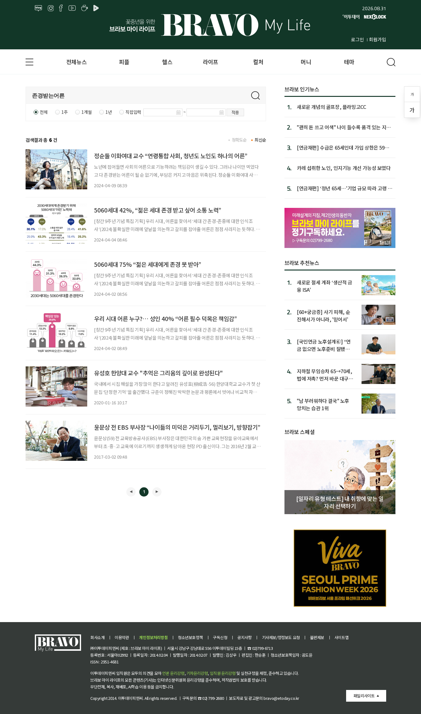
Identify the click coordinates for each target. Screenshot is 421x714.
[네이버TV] (97, 8)
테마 (349, 62)
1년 (108, 112)
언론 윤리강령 (173, 673)
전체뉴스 (76, 62)
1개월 (86, 112)
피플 (124, 62)
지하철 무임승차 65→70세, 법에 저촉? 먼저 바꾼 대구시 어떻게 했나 (325, 374)
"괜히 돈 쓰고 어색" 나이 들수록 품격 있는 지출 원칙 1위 (344, 127)
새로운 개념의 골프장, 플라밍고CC (331, 106)
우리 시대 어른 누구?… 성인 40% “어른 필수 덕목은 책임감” (165, 318)
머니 (306, 62)
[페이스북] (61, 8)
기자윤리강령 (197, 673)
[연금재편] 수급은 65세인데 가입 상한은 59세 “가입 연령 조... (343, 147)
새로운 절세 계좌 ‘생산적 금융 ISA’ (324, 286)
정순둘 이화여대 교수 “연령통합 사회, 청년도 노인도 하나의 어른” (170, 155)
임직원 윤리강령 (223, 673)
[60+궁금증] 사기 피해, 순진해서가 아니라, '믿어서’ (323, 315)
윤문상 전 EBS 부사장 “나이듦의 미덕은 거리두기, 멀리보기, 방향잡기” (177, 427)
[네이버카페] (84, 8)
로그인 (357, 39)
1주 (64, 112)
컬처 (258, 62)
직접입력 (133, 112)
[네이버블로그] (38, 8)
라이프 (210, 62)
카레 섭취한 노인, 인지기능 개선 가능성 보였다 (344, 167)
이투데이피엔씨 (130, 698)
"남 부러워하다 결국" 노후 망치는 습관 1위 (323, 404)
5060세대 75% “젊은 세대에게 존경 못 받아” (147, 264)
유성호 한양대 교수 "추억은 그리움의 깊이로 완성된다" (158, 373)
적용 (235, 112)
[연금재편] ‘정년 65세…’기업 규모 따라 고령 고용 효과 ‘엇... (344, 188)
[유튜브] (72, 8)
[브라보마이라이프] (210, 25)
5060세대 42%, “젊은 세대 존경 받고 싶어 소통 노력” (157, 210)
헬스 (167, 62)
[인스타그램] (51, 8)
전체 (43, 112)
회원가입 (377, 39)
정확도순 (239, 140)
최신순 (260, 140)
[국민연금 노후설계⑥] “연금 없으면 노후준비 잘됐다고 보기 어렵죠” (324, 345)
